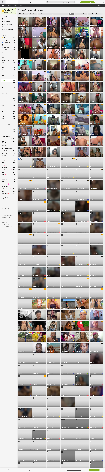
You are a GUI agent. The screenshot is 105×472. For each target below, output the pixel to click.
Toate (71, 13)
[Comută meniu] (2, 2)
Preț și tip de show (45, 13)
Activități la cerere (60, 13)
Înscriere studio (5, 222)
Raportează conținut (6, 210)
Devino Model (5, 219)
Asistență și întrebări (6, 206)
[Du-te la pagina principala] (12, 2)
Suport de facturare (6, 208)
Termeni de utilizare (6, 217)
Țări (33, 13)
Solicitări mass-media (6, 213)
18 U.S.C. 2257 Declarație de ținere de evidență (8, 227)
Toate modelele (5, 224)
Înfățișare (23, 13)
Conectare (99, 2)
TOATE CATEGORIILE (8, 198)
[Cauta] (63, 2)
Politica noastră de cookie (74, 470)
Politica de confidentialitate (8, 215)
